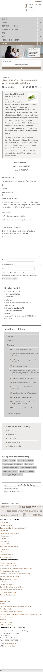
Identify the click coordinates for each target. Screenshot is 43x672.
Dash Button (29, 464)
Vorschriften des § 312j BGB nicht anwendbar (23, 388)
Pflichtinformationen (28, 467)
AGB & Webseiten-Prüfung (9, 566)
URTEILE (5, 43)
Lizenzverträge (5, 601)
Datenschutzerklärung (7, 584)
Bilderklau (3, 582)
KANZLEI (5, 19)
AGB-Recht (12, 431)
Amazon (12, 460)
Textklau (3, 619)
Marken (2, 604)
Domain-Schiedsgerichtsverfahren (11, 587)
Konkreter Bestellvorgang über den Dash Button (25, 354)
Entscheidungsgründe (14, 414)
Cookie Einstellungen (7, 652)
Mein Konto (31, 10)
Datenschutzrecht (6, 525)
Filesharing (4, 531)
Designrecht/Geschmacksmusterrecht (13, 528)
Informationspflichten (10, 467)
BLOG (4, 36)
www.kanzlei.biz (9, 646)
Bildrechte (3, 649)
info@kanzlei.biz (10, 644)
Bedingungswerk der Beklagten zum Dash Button (25, 360)
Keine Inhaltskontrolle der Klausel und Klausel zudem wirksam (24, 402)
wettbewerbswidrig (27, 471)
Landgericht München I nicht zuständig (24, 382)
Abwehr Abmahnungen (8, 563)
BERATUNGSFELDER (10, 26)
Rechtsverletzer (13, 434)
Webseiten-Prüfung (6, 625)
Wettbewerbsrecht (14, 446)
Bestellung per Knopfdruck (12, 464)
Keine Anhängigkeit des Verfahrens (23, 378)
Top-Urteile (12, 438)
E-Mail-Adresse (8, 264)
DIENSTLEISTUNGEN (10, 29)
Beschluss (10, 340)
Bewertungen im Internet (8, 579)
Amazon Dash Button (25, 460)
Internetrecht (4, 536)
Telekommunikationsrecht (9, 546)
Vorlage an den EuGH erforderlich (22, 408)
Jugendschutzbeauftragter (9, 595)
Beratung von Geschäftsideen (10, 576)
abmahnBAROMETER (10, 40)
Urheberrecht (4, 549)
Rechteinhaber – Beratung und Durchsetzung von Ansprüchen (21, 614)
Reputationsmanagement (8, 617)
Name (4, 260)
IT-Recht (3, 538)
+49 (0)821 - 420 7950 (34, 5)
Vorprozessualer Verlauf (19, 366)
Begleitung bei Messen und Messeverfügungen (15, 574)
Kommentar (6, 237)
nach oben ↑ (4, 663)
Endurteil (10, 336)
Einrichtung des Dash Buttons (21, 349)
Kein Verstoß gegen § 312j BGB (22, 397)
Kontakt (30, 7)
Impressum (4, 660)
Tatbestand (10, 345)
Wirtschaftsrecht (6, 557)
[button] (24, 87)
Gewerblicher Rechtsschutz (9, 533)
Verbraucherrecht (14, 442)
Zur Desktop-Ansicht (7, 665)
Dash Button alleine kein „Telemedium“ (24, 393)
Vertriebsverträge (6, 622)
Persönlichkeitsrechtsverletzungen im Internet (16, 606)
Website (5, 269)
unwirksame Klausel (10, 471)
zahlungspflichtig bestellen (12, 475)
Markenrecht (4, 541)
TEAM (4, 22)
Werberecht (4, 552)
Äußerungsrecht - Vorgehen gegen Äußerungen (16, 568)
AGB (5, 460)
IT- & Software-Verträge (8, 592)
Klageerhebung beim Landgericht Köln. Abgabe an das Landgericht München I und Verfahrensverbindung (25, 372)
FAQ (3, 33)
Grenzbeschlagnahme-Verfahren (11, 589)
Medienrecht (4, 544)
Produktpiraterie (6, 609)
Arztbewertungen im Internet (10, 571)
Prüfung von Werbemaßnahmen (11, 611)
